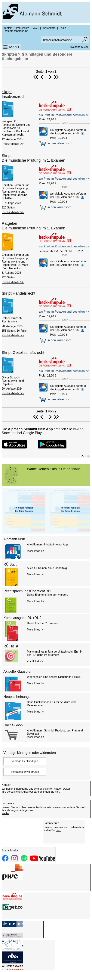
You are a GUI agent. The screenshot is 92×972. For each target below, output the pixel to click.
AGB (36, 28)
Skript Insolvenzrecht (14, 94)
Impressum (22, 28)
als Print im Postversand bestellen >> (64, 115)
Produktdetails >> (13, 143)
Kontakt (7, 28)
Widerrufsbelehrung (16, 31)
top (88, 456)
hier (57, 791)
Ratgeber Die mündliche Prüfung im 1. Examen (33, 225)
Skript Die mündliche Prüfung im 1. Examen (33, 158)
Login (62, 28)
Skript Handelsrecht (18, 293)
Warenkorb (49, 28)
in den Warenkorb (59, 143)
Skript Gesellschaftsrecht (23, 352)
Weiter (5, 813)
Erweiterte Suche (79, 47)
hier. (58, 830)
